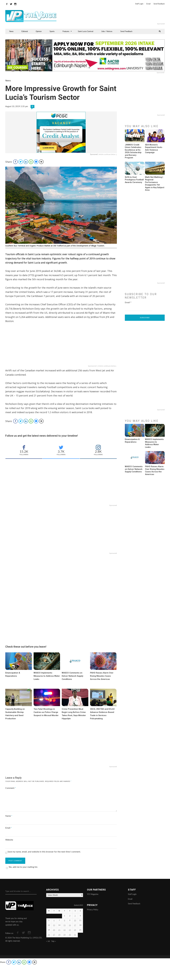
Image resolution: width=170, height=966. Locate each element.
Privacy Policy (92, 910)
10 (75, 920)
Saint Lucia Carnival (85, 31)
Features (66, 31)
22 (64, 930)
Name (8, 816)
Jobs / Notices (106, 31)
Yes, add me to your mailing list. (23, 867)
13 (54, 925)
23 (70, 930)
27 (54, 935)
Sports (52, 31)
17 (75, 925)
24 (75, 930)
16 (70, 925)
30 (70, 935)
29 (64, 935)
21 (59, 930)
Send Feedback (159, 4)
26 (49, 935)
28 (59, 935)
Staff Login (139, 4)
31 (75, 935)
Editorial (25, 31)
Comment (10, 788)
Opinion (39, 31)
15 (64, 925)
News (11, 31)
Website (9, 840)
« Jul (48, 941)
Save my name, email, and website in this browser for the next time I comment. (44, 852)
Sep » (53, 941)
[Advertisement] (117, 16)
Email (148, 4)
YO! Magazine (92, 894)
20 (54, 930)
